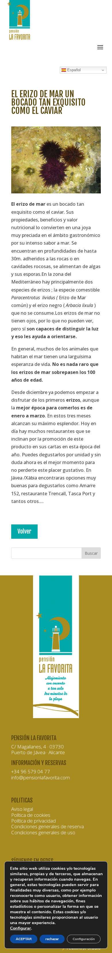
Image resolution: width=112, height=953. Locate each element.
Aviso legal (22, 809)
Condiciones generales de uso (43, 832)
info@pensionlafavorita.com (40, 777)
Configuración (84, 939)
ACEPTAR (24, 939)
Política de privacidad (33, 820)
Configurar (20, 928)
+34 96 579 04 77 (30, 771)
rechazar (52, 939)
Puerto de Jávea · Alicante (38, 752)
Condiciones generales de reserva (47, 826)
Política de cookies (30, 815)
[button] (56, 315)
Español (73, 70)
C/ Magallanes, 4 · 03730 (37, 746)
